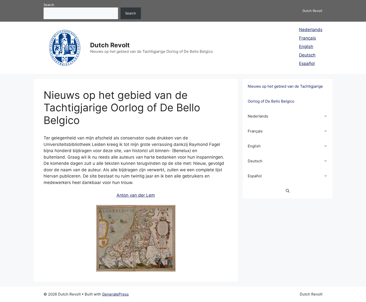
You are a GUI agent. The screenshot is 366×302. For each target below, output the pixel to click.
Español (307, 63)
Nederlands (310, 29)
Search (49, 5)
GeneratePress (115, 294)
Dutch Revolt (110, 45)
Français (307, 38)
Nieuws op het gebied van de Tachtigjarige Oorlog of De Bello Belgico (285, 94)
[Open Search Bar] (288, 190)
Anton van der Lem (136, 195)
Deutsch (307, 55)
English (306, 46)
